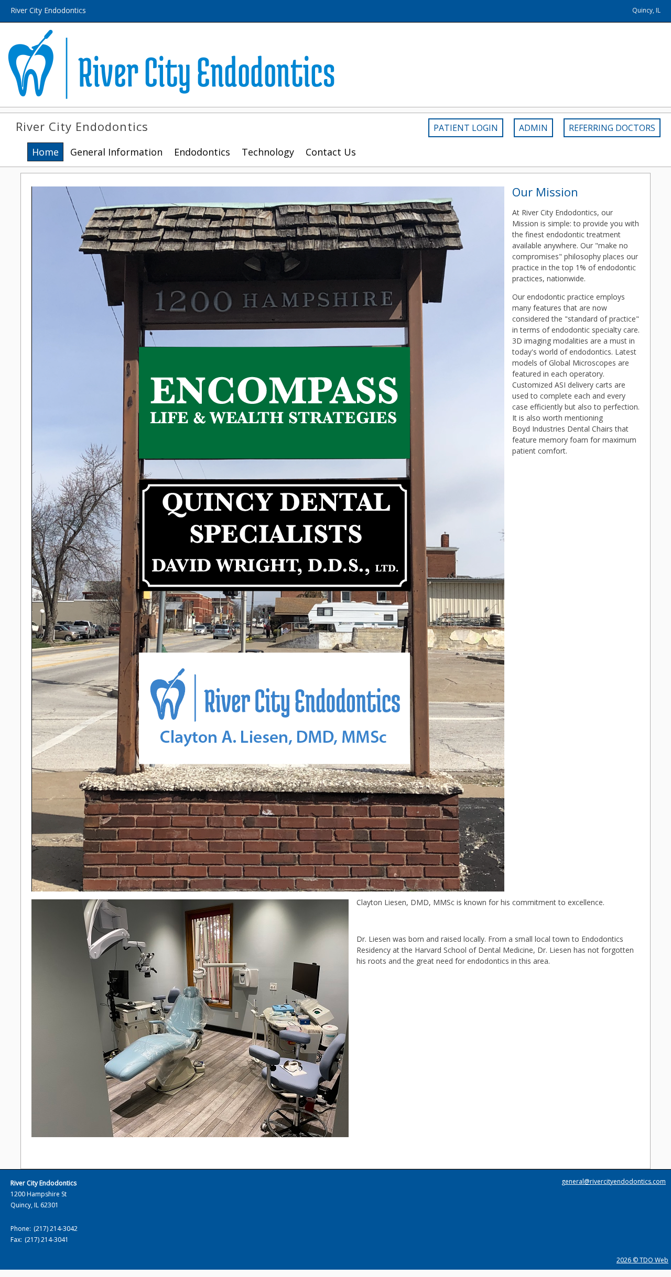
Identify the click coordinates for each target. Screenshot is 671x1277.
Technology (268, 152)
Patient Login (466, 128)
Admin (533, 128)
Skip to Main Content (35, 5)
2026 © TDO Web (642, 1260)
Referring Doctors (612, 128)
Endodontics (202, 152)
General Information (116, 152)
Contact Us (331, 152)
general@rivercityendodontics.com (613, 1181)
